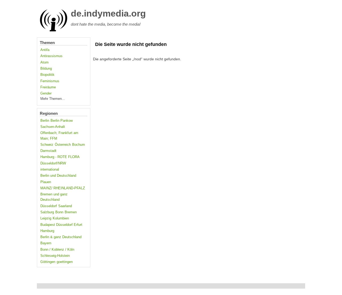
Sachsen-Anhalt (52, 127)
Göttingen (47, 262)
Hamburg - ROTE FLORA (60, 157)
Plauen (45, 182)
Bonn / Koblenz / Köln (57, 249)
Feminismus (49, 81)
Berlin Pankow (61, 121)
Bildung (46, 68)
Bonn (59, 212)
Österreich (63, 145)
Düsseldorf (48, 206)
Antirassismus (51, 56)
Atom (44, 62)
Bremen (71, 212)
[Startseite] (54, 30)
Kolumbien (61, 218)
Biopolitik (47, 75)
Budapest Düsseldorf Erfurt (61, 225)
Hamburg (47, 231)
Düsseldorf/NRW (53, 163)
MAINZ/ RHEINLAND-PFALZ (62, 188)
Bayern (45, 243)
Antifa (44, 50)
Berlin (44, 121)
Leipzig (45, 218)
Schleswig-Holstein (55, 256)
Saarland (65, 206)
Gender (46, 93)
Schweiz (46, 145)
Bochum (78, 145)
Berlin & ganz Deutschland (60, 237)
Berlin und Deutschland (58, 176)
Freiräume (48, 87)
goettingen (65, 262)
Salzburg (47, 212)
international (49, 169)
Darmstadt (48, 151)
